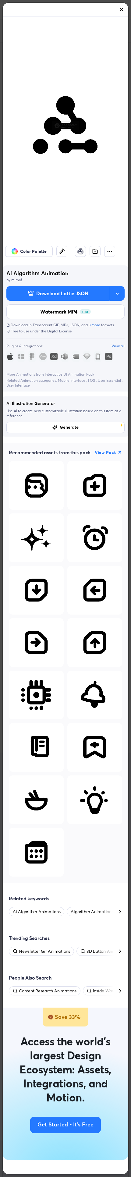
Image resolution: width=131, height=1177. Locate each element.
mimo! (16, 280)
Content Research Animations (47, 991)
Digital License (59, 331)
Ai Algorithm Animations (36, 911)
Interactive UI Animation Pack (69, 374)
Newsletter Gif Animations (44, 951)
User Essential (110, 380)
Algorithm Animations (92, 911)
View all (118, 346)
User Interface (18, 385)
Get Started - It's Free (65, 1125)
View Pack (105, 452)
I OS (92, 380)
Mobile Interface (72, 380)
